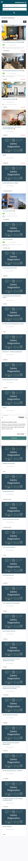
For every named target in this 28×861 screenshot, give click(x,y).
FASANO (5, 611)
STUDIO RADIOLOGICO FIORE (10, 268)
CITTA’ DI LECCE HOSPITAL (9, 547)
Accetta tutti (14, 438)
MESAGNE (5, 722)
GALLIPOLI (6, 387)
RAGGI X (5, 407)
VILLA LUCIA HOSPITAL (8, 211)
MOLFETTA (6, 750)
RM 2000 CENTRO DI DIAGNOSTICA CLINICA (13, 323)
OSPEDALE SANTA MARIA (9, 463)
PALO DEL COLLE (7, 248)
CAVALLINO (6, 806)
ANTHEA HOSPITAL (7, 826)
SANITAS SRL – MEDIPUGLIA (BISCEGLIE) (12, 351)
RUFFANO (5, 583)
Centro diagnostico (12, 45)
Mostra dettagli (20, 433)
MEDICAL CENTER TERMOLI (9, 99)
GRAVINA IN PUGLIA (7, 499)
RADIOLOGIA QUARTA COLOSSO (10, 379)
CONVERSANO (6, 219)
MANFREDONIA (6, 50)
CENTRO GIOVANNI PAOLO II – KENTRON (12, 770)
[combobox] (15, 9)
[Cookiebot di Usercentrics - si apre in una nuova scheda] (18, 417)
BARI (4, 331)
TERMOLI (5, 107)
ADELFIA (5, 303)
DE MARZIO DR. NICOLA (8, 491)
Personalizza (13, 442)
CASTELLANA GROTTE (8, 191)
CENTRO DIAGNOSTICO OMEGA (10, 715)
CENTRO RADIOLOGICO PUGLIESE (11, 519)
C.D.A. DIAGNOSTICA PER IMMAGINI (11, 603)
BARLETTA (6, 275)
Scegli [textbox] (8, 9)
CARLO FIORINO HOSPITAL (9, 631)
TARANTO (5, 639)
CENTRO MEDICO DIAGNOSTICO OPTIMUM (13, 70)
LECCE (5, 555)
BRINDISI (5, 79)
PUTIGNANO (6, 778)
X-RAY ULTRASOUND (8, 239)
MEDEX (4, 155)
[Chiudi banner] (26, 417)
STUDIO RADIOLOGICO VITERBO (10, 183)
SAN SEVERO (6, 694)
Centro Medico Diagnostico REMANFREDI (13, 42)
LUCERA (5, 667)
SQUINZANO (6, 163)
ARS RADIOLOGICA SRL (8, 575)
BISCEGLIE (5, 135)
